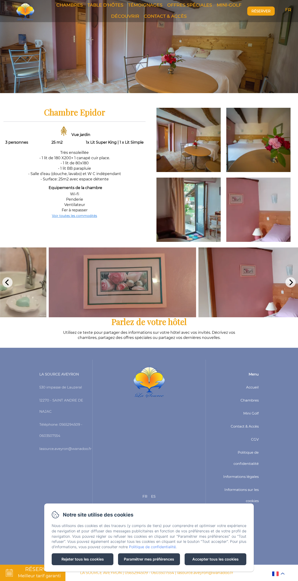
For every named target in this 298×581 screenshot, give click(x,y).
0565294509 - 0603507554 (149, 573)
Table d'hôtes (105, 5)
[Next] (290, 282)
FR (144, 496)
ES (153, 496)
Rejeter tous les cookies (82, 559)
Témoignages (145, 5)
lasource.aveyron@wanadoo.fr (205, 573)
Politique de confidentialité (246, 458)
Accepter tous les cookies (215, 559)
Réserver (261, 11)
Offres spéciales (189, 5)
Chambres (69, 5)
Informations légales (241, 476)
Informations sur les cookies (241, 495)
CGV (255, 439)
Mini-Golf (229, 5)
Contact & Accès (165, 16)
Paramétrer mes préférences (149, 559)
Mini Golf (251, 413)
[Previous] (7, 282)
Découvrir (125, 16)
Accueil (252, 387)
